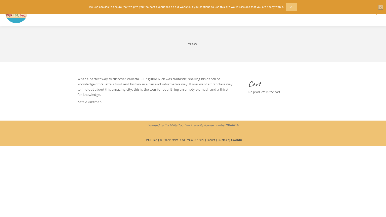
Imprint (210, 140)
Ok (292, 7)
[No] (380, 7)
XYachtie (236, 140)
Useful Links (150, 140)
